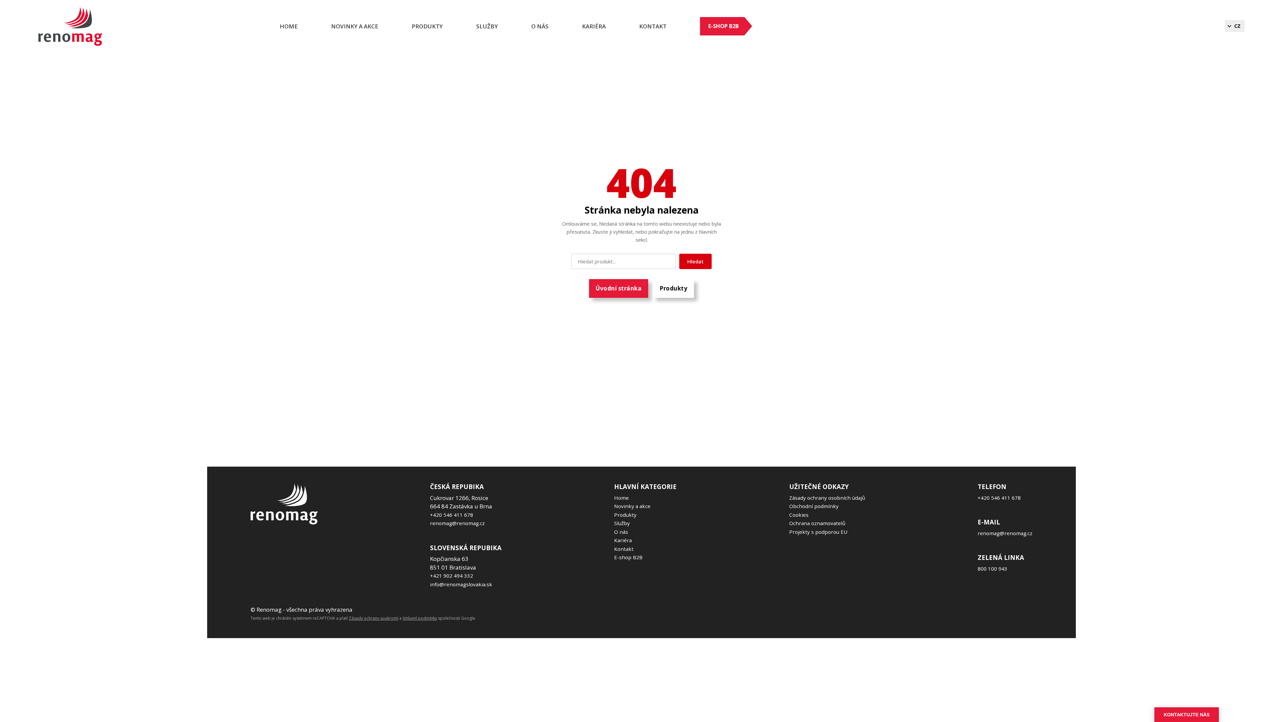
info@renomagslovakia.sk (461, 584)
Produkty (427, 26)
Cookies (799, 514)
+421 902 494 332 (451, 575)
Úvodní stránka (619, 288)
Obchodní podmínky (814, 506)
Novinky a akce (354, 26)
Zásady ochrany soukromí (373, 618)
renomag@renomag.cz (457, 523)
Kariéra (623, 540)
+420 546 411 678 (451, 514)
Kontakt (653, 26)
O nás (540, 26)
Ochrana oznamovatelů (817, 523)
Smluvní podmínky (420, 618)
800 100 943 (992, 568)
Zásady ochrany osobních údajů (827, 497)
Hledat (695, 261)
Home (289, 26)
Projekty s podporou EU (818, 531)
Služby (487, 26)
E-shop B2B (723, 26)
